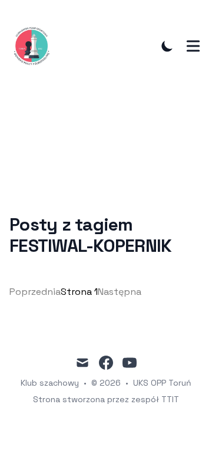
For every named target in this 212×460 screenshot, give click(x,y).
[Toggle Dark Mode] (167, 46)
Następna (119, 291)
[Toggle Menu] (193, 46)
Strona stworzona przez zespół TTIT (106, 399)
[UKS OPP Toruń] (35, 46)
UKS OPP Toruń (162, 382)
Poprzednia (35, 291)
